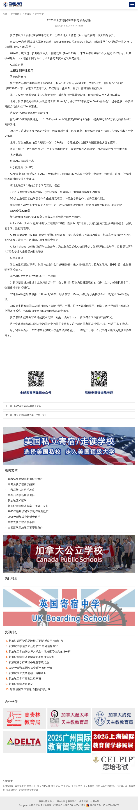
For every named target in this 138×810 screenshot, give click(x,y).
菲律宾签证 (11, 789)
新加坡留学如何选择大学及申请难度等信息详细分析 (38, 651)
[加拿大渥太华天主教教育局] (68, 718)
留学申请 (39, 13)
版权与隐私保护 (46, 801)
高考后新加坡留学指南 (21, 484)
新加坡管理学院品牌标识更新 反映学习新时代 (34, 640)
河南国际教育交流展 (28, 789)
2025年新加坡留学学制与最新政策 (28, 511)
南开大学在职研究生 (105, 786)
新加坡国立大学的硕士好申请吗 (26, 673)
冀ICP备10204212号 (75, 805)
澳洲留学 (55, 786)
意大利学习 (89, 786)
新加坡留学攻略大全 (19, 684)
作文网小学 (122, 786)
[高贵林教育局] (24, 718)
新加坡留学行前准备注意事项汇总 (27, 662)
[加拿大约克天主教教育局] (113, 718)
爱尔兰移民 (76, 786)
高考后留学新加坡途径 (21, 495)
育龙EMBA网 (43, 786)
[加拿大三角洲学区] (24, 742)
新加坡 (28, 13)
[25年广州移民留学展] (68, 742)
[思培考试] (113, 763)
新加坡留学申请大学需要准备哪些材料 (30, 657)
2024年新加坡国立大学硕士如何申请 (29, 667)
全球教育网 (8, 786)
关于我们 (83, 801)
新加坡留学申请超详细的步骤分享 (28, 689)
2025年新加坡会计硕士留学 (27, 406)
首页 (5, 13)
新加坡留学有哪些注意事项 (23, 678)
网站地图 (61, 801)
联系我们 (72, 801)
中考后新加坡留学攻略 (21, 489)
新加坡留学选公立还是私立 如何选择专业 (32, 646)
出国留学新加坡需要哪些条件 (25, 527)
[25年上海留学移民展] (113, 741)
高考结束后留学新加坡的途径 (25, 479)
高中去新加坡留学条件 (21, 522)
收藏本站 (95, 801)
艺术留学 (65, 786)
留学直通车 (16, 13)
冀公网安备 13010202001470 (104, 805)
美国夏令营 (20, 786)
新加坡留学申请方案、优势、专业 (30, 415)
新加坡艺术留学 (17, 500)
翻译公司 (31, 786)
